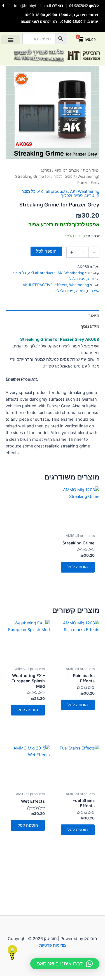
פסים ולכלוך (63, 176)
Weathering (79, 285)
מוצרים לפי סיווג (67, 170)
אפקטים (93, 291)
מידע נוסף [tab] (89, 326)
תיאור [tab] (93, 315)
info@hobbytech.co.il (32, 5)
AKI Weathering (84, 191)
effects (61, 285)
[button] (10, 39)
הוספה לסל (46, 251)
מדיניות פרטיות (52, 945)
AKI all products (53, 191)
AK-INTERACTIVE (38, 285)
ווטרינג (80, 291)
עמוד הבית (91, 170)
